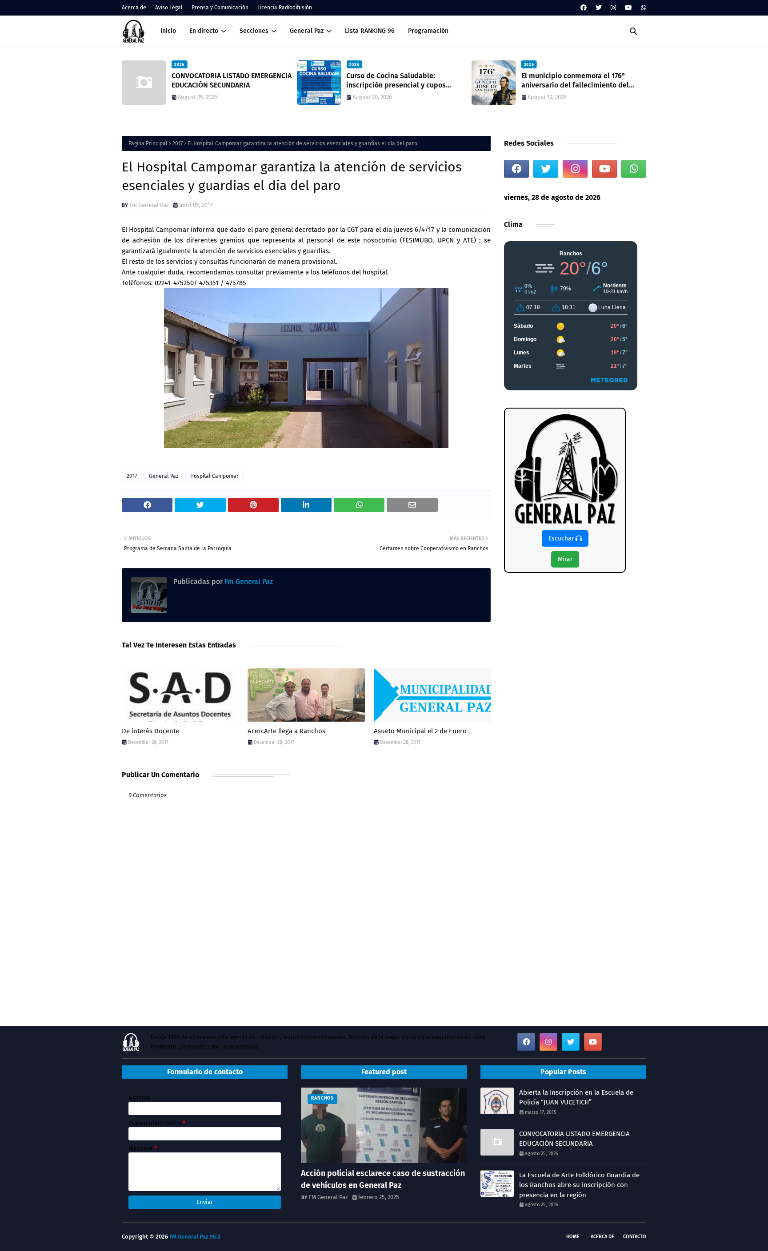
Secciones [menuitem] (254, 31)
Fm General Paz (149, 205)
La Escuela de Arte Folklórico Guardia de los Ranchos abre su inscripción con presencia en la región (579, 1185)
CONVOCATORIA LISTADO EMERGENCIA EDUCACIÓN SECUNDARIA (232, 80)
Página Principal (148, 143)
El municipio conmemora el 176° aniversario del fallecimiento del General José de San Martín (575, 80)
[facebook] (583, 8)
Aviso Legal (169, 7)
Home (573, 1236)
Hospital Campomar (214, 476)
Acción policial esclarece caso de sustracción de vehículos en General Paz (383, 1179)
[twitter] (598, 8)
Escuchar (562, 538)
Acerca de (134, 7)
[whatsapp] (642, 8)
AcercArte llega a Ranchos (286, 731)
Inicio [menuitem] (168, 31)
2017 (177, 143)
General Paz (163, 476)
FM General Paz (328, 1197)
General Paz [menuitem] (307, 31)
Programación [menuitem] (428, 31)
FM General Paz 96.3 (194, 1236)
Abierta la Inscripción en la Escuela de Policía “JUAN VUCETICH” (576, 1097)
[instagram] (613, 8)
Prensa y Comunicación (220, 7)
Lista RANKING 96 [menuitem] (370, 31)
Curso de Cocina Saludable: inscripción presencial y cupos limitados (396, 80)
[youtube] (628, 8)
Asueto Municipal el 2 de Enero (420, 731)
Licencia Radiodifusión (284, 7)
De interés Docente (150, 731)
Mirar (565, 559)
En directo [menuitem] (203, 31)
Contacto (634, 1236)
